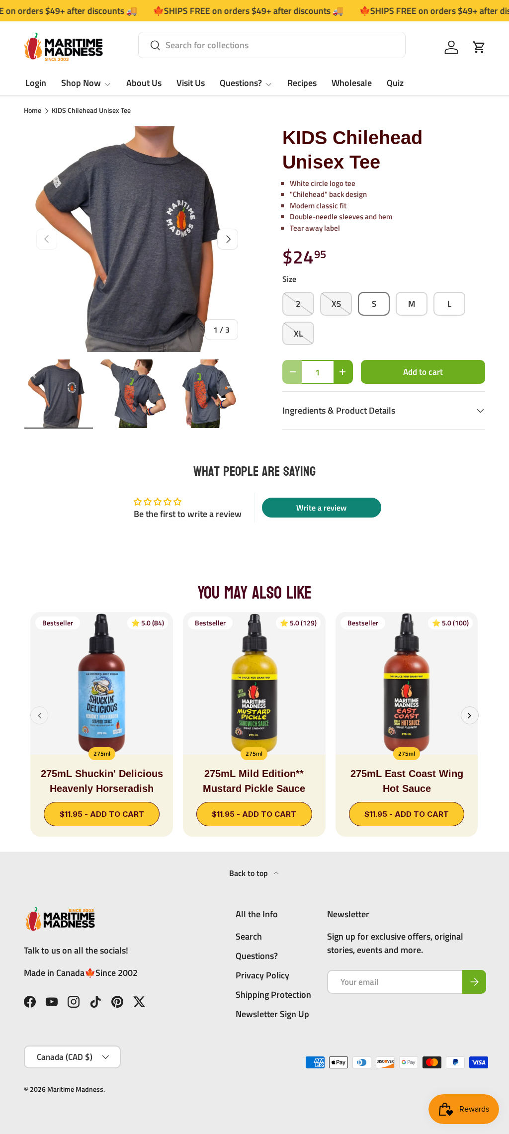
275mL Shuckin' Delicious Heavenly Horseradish (102, 781)
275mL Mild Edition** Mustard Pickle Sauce (254, 781)
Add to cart (423, 371)
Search (249, 936)
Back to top (249, 873)
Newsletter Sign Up (272, 1014)
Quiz (395, 82)
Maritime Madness (75, 1089)
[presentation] (39, 715)
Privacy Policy (262, 975)
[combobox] (272, 45)
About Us (144, 82)
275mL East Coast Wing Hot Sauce (406, 781)
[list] (137, 239)
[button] (479, 47)
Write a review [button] (321, 508)
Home (32, 110)
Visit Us (190, 82)
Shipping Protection (273, 994)
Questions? (257, 955)
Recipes (302, 82)
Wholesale (352, 82)
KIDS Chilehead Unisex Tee (91, 110)
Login (35, 82)
